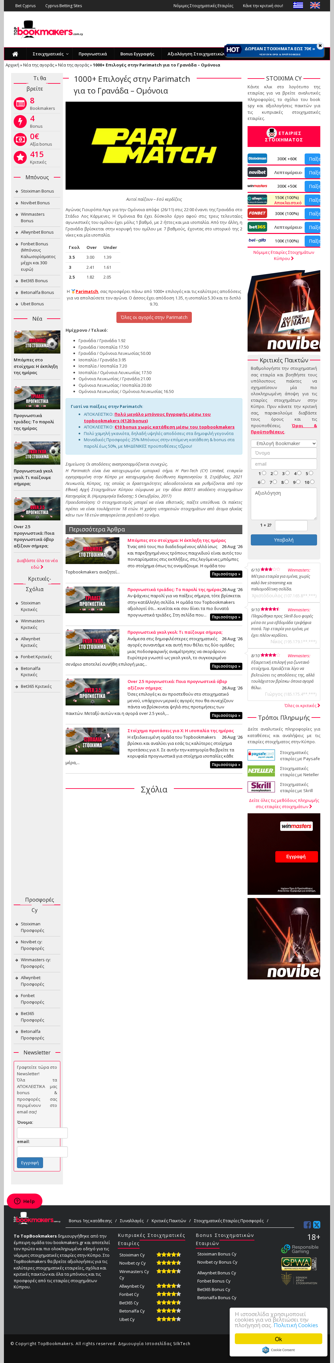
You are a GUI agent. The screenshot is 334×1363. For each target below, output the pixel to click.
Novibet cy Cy (132, 1263)
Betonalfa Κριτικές (30, 671)
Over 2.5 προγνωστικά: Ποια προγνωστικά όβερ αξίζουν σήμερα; (34, 536)
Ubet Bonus (32, 304)
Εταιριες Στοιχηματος (284, 136)
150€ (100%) (286, 200)
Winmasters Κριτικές (33, 624)
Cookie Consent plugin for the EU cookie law (278, 1350)
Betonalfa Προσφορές (32, 1034)
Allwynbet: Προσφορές (32, 981)
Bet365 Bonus (34, 280)
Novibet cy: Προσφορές (32, 945)
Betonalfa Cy (132, 1311)
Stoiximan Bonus (37, 191)
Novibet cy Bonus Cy (217, 1262)
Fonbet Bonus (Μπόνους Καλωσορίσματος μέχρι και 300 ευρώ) (38, 256)
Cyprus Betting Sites (63, 5)
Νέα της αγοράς (38, 65)
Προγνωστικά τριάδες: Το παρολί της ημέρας (175, 589)
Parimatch (87, 291)
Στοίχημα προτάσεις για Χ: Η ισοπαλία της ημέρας (181, 730)
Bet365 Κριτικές (36, 686)
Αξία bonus (41, 141)
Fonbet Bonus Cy (214, 1281)
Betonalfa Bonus (37, 292)
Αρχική (12, 65)
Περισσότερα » (226, 574)
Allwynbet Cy (131, 1286)
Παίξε (314, 159)
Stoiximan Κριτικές (30, 606)
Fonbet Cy (129, 1294)
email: (23, 1141)
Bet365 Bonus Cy (213, 1289)
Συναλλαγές (132, 1221)
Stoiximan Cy (132, 1255)
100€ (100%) (287, 241)
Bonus (36, 123)
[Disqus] (154, 883)
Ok (278, 1339)
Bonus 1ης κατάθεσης (90, 1221)
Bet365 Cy (129, 1303)
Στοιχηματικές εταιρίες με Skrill (296, 787)
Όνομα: (25, 1122)
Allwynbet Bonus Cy (216, 1273)
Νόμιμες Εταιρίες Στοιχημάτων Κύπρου (283, 255)
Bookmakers (42, 105)
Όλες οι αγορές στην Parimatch (154, 317)
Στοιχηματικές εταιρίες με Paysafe (300, 755)
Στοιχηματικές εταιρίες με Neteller (299, 771)
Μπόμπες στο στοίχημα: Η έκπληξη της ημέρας (177, 540)
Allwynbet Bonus (37, 232)
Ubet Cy (127, 1319)
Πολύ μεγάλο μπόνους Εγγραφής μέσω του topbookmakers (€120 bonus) (147, 417)
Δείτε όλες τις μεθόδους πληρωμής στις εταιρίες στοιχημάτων (284, 803)
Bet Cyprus (25, 5)
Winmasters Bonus (33, 217)
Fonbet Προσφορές (32, 999)
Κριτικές (38, 158)
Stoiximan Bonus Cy (216, 1254)
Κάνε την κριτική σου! (263, 5)
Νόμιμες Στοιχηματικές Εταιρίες (203, 5)
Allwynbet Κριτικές (30, 642)
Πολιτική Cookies (296, 1325)
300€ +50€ (287, 186)
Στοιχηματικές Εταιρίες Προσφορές (229, 1221)
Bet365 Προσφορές (32, 1016)
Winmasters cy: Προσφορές (36, 963)
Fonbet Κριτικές (36, 657)
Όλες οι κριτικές (301, 705)
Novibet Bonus (35, 203)
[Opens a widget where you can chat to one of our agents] (24, 1202)
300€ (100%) (287, 213)
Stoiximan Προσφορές (32, 927)
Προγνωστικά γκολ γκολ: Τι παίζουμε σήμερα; (175, 632)
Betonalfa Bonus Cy (216, 1297)
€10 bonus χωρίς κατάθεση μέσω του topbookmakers (174, 427)
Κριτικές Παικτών (169, 1221)
